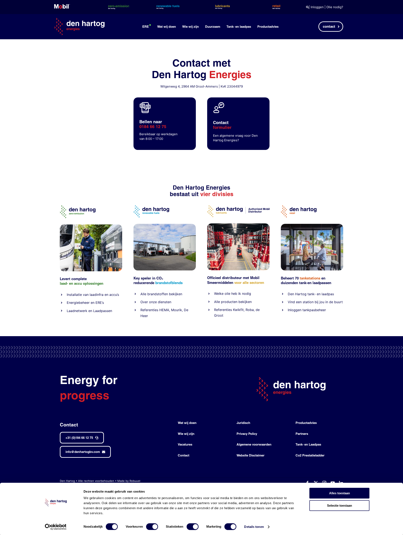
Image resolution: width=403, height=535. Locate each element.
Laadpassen (102, 311)
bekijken (175, 294)
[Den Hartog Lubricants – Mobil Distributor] (238, 207)
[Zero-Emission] (91, 226)
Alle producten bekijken (233, 302)
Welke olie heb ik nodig (232, 293)
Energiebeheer (78, 302)
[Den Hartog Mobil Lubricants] (238, 225)
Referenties (149, 310)
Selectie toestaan (339, 505)
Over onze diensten (155, 302)
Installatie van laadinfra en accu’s (93, 294)
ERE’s (100, 302)
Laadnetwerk (77, 311)
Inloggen (317, 7)
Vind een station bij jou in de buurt (315, 302)
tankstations (310, 278)
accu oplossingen (88, 283)
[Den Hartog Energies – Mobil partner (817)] (312, 225)
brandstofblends (169, 283)
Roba (250, 310)
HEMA (164, 310)
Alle (143, 294)
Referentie (222, 310)
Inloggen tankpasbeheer (307, 310)
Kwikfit (238, 310)
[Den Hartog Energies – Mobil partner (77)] (164, 225)
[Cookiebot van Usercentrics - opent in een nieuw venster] (55, 527)
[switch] (152, 526)
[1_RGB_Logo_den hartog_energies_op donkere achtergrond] (79, 20)
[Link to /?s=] (307, 7)
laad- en (66, 283)
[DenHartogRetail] (299, 207)
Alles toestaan (339, 493)
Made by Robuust (128, 481)
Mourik (176, 310)
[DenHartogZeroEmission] (78, 207)
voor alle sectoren (249, 282)
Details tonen (254, 526)
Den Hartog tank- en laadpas (311, 294)
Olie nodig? (334, 7)
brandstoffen (157, 294)
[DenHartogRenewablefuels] (151, 207)
